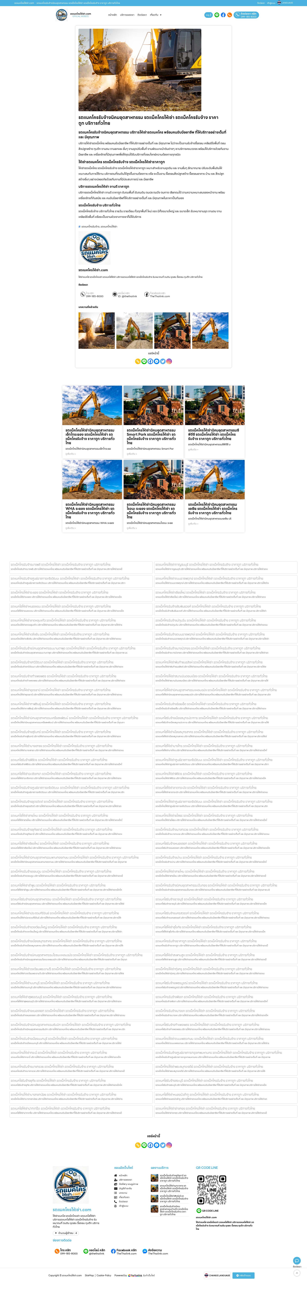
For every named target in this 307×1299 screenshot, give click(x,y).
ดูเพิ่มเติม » (71, 454)
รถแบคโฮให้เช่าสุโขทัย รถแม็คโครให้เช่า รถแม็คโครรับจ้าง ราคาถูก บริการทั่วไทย (203, 927)
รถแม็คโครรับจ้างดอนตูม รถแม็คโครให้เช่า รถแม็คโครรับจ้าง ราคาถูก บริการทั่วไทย (61, 871)
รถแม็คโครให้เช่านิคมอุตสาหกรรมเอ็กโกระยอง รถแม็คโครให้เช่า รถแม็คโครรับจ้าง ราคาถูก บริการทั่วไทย (90, 436)
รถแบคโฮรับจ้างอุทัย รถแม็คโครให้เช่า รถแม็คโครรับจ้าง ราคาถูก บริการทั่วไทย (58, 1080)
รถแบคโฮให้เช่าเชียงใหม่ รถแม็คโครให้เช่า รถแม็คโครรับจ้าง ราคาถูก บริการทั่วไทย (60, 843)
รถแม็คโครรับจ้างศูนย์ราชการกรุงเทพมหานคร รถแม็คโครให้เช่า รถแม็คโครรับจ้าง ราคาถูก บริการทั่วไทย (219, 1052)
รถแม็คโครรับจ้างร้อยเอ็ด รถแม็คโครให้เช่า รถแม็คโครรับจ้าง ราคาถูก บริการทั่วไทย (206, 704)
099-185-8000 (248, 17)
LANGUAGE (287, 2)
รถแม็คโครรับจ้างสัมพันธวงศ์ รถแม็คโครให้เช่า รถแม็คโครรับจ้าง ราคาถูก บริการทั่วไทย (208, 606)
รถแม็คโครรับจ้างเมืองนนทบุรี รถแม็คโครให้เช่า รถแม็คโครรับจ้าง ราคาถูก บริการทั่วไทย (64, 1038)
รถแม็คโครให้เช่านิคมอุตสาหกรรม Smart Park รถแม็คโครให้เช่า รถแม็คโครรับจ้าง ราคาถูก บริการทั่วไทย (151, 436)
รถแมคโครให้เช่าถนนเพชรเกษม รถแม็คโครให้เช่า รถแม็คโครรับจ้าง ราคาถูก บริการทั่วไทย (210, 1038)
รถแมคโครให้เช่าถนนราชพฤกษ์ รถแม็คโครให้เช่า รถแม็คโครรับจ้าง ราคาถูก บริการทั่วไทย (209, 578)
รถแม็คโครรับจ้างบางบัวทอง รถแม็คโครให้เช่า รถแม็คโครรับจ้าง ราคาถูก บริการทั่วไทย (208, 648)
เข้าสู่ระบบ (271, 3)
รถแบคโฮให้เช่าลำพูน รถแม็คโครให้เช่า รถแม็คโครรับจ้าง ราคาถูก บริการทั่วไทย (58, 885)
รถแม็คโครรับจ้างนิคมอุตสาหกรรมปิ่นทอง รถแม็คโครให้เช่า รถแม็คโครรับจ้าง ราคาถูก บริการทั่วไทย (216, 885)
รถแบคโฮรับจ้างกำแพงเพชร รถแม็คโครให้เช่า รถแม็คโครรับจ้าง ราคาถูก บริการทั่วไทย (207, 1024)
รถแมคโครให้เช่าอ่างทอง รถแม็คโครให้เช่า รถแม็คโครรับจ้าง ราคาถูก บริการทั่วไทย (205, 1108)
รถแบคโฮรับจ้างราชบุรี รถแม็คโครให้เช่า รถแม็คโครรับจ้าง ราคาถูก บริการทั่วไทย (204, 899)
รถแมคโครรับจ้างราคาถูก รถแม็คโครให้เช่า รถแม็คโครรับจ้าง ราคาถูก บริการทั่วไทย (206, 941)
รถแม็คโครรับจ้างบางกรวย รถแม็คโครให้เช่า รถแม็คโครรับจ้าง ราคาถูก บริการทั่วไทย (207, 829)
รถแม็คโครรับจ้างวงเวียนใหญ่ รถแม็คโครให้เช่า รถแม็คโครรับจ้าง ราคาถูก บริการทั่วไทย (64, 927)
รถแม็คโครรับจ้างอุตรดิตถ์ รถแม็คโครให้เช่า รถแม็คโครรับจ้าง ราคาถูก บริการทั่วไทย (62, 801)
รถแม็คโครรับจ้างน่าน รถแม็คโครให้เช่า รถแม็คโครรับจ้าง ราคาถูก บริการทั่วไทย (204, 857)
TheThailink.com (160, 296)
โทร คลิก (90, 293)
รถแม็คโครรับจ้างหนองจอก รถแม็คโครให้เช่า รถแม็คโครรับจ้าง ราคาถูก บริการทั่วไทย (62, 1010)
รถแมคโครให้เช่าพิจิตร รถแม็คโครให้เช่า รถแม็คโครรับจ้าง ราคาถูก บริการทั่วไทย (204, 773)
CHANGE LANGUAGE (219, 1275)
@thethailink (96, 1253)
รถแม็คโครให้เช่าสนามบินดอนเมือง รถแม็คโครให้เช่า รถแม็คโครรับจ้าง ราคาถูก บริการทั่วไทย (212, 676)
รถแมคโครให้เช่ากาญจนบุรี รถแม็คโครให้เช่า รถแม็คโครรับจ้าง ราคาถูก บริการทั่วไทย (207, 564)
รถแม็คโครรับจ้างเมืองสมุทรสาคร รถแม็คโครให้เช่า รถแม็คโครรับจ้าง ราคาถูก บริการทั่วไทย (66, 941)
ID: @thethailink (127, 296)
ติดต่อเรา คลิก (248, 14)
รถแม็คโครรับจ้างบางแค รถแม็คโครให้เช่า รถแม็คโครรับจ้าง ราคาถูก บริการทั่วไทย (205, 1010)
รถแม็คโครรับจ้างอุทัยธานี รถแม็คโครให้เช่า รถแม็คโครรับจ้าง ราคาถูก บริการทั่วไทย (174, 1178)
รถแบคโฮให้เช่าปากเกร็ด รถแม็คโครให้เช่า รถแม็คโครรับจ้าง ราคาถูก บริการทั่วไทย (60, 1108)
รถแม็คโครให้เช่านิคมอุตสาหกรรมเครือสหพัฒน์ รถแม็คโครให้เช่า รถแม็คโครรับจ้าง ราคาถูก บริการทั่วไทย (74, 718)
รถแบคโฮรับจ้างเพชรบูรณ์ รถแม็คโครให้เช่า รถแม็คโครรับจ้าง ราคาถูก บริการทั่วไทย (207, 982)
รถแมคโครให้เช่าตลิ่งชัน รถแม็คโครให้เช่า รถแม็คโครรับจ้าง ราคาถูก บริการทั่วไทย (60, 634)
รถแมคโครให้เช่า (109, 227)
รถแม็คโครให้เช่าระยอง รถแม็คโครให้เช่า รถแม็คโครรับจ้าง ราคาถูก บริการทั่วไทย (59, 592)
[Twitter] (163, 361)
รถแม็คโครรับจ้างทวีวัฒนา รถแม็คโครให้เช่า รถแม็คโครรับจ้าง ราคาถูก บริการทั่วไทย (62, 662)
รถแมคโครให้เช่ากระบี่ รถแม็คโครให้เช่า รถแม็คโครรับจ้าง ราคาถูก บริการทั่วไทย (59, 1052)
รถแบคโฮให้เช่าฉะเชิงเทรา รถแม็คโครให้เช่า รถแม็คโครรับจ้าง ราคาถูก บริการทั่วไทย (61, 773)
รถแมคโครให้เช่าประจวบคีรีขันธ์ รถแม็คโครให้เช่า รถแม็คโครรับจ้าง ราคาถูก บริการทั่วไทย (65, 913)
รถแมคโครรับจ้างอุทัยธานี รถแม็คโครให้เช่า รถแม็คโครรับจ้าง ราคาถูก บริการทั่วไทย (61, 829)
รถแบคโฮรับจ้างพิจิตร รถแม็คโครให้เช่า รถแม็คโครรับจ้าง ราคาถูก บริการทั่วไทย (59, 759)
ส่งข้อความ (155, 1250)
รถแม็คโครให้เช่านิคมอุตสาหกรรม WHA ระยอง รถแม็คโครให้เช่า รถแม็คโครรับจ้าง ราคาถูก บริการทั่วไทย (90, 511)
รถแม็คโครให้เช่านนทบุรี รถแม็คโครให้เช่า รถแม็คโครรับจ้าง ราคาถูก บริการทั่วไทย (60, 982)
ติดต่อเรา (261, 3)
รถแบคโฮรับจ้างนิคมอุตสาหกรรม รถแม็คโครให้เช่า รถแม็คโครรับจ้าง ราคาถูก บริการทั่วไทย (66, 899)
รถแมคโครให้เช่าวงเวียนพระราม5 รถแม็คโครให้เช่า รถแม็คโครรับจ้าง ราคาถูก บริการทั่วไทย (66, 969)
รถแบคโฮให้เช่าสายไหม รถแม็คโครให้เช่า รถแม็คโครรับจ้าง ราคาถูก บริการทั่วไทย (59, 815)
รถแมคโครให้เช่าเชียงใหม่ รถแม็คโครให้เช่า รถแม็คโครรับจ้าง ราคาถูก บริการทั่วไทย (206, 592)
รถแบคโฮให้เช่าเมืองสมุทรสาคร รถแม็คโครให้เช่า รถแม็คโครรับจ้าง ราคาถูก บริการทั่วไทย (209, 731)
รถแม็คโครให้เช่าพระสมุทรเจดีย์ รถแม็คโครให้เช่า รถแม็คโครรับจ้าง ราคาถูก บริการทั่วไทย (209, 1066)
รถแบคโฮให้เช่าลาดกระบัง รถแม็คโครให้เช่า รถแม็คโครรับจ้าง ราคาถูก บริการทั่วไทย (206, 787)
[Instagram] (169, 361)
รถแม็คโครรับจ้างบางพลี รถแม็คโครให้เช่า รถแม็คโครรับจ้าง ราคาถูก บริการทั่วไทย (60, 564)
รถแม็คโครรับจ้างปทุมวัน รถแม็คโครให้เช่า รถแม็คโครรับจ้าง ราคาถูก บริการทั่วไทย (206, 620)
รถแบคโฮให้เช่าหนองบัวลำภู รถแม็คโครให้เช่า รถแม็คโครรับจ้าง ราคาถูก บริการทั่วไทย (207, 1094)
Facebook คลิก (157, 293)
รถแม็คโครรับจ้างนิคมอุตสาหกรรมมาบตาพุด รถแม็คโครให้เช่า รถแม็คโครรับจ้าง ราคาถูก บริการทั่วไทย (73, 648)
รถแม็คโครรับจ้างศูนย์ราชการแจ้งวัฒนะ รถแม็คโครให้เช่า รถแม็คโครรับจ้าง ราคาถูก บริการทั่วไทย (70, 787)
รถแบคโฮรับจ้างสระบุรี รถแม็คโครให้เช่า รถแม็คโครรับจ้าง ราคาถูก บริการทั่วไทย (204, 1080)
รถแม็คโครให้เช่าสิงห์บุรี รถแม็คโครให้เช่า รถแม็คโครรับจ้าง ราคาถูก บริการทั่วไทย (174, 1198)
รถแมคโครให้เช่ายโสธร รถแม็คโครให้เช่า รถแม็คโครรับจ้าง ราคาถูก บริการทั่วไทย (204, 815)
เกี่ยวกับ (154, 15)
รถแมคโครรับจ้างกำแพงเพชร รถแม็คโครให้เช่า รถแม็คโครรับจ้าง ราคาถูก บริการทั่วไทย (63, 676)
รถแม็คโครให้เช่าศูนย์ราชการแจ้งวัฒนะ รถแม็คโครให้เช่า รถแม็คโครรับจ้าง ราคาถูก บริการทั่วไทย (214, 801)
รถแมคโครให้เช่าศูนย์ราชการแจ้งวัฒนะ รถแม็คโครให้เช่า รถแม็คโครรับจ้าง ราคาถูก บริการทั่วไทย (214, 759)
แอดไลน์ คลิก (124, 293)
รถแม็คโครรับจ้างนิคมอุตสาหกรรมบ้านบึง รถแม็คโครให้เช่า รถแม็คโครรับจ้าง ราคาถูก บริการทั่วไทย (174, 1210)
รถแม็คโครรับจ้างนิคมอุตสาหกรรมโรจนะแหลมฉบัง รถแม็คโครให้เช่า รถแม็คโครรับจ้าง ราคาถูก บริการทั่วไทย (76, 955)
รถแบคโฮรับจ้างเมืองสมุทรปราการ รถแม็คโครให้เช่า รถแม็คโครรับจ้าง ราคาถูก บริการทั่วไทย (212, 718)
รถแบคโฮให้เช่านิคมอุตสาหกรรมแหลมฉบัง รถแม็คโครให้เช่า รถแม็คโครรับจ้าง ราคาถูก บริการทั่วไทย (216, 690)
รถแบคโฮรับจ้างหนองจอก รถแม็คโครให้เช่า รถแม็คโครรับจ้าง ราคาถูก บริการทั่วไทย (206, 843)
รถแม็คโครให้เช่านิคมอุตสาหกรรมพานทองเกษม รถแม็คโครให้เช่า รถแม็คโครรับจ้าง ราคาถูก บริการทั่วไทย (75, 857)
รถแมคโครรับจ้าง (90, 227)
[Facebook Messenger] (156, 361)
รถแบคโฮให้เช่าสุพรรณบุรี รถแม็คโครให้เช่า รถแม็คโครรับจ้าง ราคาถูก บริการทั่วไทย (61, 996)
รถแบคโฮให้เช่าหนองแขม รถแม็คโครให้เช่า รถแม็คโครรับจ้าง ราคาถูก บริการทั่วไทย (61, 606)
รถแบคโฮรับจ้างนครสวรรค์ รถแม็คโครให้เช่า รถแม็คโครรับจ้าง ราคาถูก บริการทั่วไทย (207, 913)
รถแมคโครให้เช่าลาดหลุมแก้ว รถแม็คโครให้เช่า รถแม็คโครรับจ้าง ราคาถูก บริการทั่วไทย (63, 620)
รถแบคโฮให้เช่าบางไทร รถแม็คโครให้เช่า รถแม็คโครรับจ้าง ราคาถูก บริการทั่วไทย (204, 745)
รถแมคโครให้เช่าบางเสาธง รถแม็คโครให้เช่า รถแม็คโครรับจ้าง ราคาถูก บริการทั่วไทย (61, 745)
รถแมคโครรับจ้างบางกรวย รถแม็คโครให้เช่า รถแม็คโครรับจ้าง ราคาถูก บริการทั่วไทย (62, 1066)
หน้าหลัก (112, 15)
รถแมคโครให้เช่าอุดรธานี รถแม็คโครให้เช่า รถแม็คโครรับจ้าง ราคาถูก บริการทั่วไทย (60, 690)
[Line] (144, 361)
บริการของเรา (127, 15)
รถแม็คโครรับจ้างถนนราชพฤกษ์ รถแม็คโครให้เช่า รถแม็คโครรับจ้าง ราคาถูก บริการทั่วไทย (210, 634)
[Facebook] (150, 361)
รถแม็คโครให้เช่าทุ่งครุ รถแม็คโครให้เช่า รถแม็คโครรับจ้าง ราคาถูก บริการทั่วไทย (204, 969)
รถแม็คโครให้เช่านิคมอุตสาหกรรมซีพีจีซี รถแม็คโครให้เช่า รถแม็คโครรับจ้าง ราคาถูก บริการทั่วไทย (213, 434)
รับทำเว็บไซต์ (149, 1275)
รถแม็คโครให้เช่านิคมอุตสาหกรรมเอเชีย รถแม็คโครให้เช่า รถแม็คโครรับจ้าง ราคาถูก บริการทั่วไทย (212, 509)
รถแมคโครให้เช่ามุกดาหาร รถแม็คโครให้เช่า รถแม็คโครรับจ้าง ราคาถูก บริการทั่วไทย (174, 1188)
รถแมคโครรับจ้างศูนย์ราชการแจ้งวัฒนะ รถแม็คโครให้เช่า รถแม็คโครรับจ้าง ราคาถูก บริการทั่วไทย (70, 578)
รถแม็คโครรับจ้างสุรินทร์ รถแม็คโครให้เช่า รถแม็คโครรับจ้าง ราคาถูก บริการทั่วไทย (61, 731)
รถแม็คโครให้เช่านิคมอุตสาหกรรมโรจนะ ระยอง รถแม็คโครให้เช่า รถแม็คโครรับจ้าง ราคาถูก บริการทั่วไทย (151, 511)
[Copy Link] (138, 361)
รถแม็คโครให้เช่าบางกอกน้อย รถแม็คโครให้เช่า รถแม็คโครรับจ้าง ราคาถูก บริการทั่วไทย (63, 1094)
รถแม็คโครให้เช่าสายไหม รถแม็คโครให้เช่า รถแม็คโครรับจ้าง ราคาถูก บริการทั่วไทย (205, 871)
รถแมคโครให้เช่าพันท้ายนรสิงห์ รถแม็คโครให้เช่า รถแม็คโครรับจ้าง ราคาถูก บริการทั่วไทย (209, 662)
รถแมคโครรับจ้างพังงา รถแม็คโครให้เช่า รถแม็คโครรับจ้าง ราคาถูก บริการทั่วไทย (204, 996)
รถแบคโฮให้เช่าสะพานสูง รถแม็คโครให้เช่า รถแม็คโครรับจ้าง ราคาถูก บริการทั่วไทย (205, 955)
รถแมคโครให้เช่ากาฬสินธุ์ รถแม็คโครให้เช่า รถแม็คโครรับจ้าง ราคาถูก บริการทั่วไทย (61, 704)
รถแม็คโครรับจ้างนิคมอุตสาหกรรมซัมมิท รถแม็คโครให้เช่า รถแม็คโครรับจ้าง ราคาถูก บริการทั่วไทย (71, 1024)
